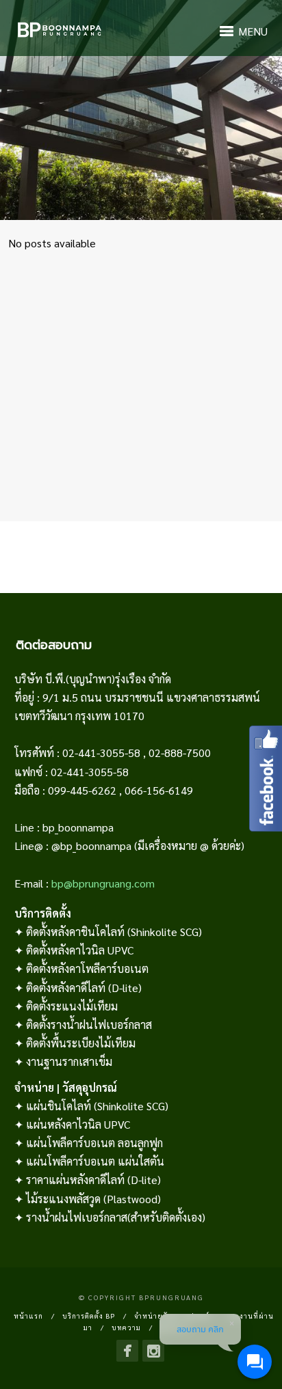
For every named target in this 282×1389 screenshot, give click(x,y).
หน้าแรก (28, 1315)
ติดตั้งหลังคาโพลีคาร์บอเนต (87, 968)
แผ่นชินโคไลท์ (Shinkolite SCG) (97, 1106)
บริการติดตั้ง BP (88, 1315)
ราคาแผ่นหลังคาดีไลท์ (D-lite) (93, 1179)
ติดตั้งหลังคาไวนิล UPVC (79, 950)
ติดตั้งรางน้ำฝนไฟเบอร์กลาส (89, 1024)
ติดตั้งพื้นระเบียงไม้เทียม (81, 1043)
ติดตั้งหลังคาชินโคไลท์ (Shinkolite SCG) (114, 931)
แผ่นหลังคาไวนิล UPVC (78, 1124)
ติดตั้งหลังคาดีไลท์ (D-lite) (84, 987)
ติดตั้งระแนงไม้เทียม (72, 1006)
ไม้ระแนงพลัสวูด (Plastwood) (93, 1199)
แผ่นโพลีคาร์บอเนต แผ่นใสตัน (95, 1161)
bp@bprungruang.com (103, 883)
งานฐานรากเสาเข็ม (69, 1061)
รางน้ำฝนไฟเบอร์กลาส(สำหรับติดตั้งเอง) (115, 1217)
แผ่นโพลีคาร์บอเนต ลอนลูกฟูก (94, 1143)
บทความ (126, 1327)
